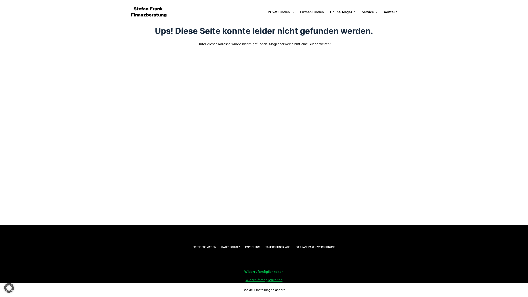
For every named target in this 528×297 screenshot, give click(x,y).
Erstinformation (204, 247)
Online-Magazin (343, 12)
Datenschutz (230, 247)
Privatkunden (279, 12)
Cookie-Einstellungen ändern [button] (264, 290)
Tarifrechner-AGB (277, 247)
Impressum (252, 247)
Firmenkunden (312, 12)
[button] (9, 288)
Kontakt (390, 12)
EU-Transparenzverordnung (316, 247)
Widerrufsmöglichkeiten (263, 280)
